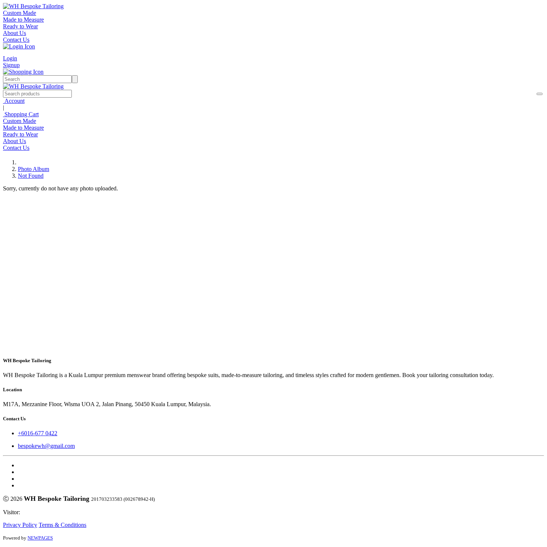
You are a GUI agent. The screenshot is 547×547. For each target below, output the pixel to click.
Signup (11, 65)
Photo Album (33, 169)
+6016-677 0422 (37, 433)
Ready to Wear (20, 26)
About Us (14, 33)
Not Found (31, 176)
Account (14, 101)
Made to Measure (23, 19)
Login (10, 58)
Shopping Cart (21, 114)
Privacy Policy (20, 525)
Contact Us (16, 40)
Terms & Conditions (62, 525)
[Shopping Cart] (23, 72)
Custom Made (19, 13)
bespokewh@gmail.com (46, 446)
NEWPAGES (40, 538)
